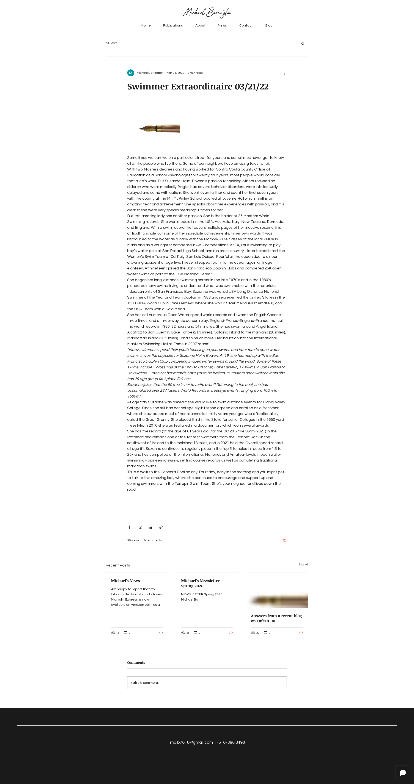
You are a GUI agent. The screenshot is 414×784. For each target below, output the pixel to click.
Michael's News (125, 580)
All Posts (111, 43)
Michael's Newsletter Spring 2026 (200, 583)
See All (303, 564)
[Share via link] (161, 527)
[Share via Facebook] (129, 527)
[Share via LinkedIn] (150, 527)
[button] (303, 43)
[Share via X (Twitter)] (140, 527)
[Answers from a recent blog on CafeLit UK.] (277, 590)
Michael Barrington (207, 12)
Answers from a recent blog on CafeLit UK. (276, 618)
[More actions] (284, 72)
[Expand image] (153, 128)
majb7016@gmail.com (191, 742)
